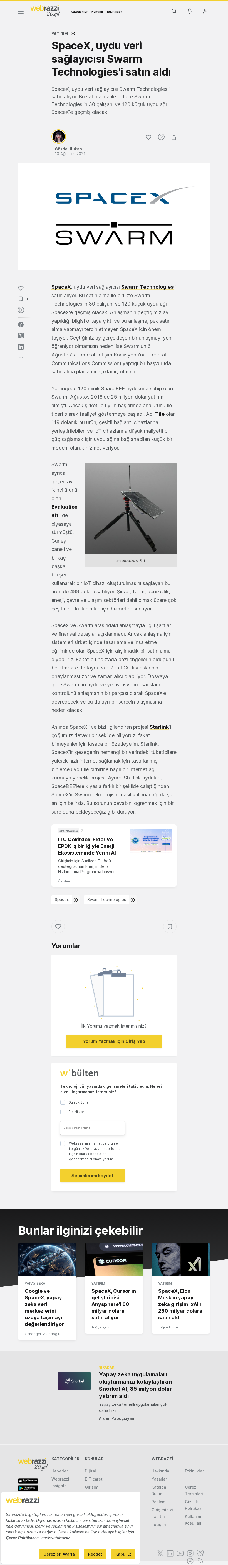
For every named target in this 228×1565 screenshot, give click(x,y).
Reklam (159, 1501)
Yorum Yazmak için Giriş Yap (114, 1041)
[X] (159, 1552)
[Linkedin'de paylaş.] (21, 347)
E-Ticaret (94, 1479)
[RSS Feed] (199, 1560)
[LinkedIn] (169, 1552)
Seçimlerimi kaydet (92, 1175)
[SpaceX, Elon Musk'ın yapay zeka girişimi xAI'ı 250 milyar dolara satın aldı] (181, 1259)
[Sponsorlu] (151, 841)
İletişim (159, 1524)
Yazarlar (159, 1479)
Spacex (62, 899)
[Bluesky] (199, 1552)
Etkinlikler (114, 12)
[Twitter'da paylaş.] (21, 335)
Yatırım (59, 33)
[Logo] (45, 11)
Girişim (91, 1487)
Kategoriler (79, 12)
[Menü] (21, 12)
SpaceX (61, 287)
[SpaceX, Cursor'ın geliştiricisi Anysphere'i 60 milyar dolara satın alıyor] (114, 1259)
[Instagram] (189, 1552)
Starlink (159, 727)
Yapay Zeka (35, 1283)
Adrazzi (64, 880)
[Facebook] (189, 1560)
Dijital (90, 1471)
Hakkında (160, 1471)
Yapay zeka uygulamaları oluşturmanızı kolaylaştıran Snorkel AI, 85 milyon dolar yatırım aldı (135, 1385)
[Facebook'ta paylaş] (21, 324)
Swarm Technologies (147, 287)
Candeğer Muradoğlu (42, 1334)
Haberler (59, 1471)
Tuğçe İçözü (101, 1327)
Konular (97, 12)
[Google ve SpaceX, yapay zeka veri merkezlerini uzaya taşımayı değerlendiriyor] (47, 1259)
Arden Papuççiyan (116, 1418)
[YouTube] (179, 1552)
